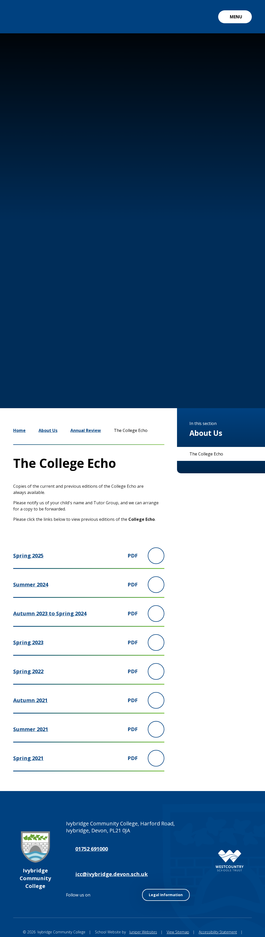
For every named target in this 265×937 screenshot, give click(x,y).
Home (19, 430)
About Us (48, 430)
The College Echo (131, 430)
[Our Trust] (229, 860)
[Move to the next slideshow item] (198, 364)
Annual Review (85, 430)
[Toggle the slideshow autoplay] (214, 364)
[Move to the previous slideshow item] (183, 364)
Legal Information (166, 894)
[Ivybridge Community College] (24, 16)
